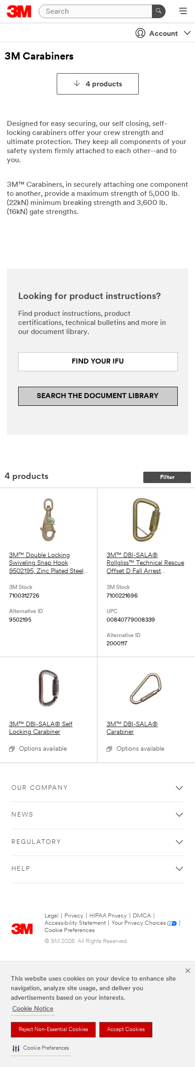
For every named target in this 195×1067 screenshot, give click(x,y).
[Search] (159, 11)
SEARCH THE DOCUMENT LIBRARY (98, 396)
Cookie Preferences (69, 930)
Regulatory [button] (36, 842)
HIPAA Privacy (108, 916)
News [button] (22, 815)
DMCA (142, 916)
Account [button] (163, 34)
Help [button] (20, 869)
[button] (41, 1048)
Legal (51, 916)
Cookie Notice (33, 1009)
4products (104, 84)
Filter (167, 477)
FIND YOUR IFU (98, 361)
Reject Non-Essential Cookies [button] (53, 1029)
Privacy (73, 916)
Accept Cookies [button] (126, 1029)
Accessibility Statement (75, 923)
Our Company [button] (39, 788)
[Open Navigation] (183, 11)
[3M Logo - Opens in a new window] (19, 11)
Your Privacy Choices (139, 923)
